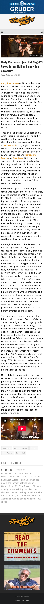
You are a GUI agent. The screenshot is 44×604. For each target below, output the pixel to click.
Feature (34, 448)
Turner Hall (10, 145)
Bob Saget (7, 448)
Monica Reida (5, 75)
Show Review (7, 453)
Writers (17, 601)
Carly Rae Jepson (20, 448)
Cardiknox (18, 158)
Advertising (25, 601)
